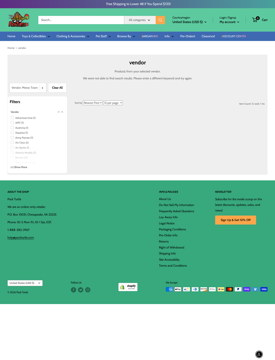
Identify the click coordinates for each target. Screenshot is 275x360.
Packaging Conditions (172, 229)
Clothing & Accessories (70, 36)
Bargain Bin (150, 36)
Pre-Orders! (187, 36)
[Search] (160, 20)
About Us (165, 199)
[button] (254, 20)
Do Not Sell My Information (176, 205)
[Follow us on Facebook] (73, 289)
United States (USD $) (22, 282)
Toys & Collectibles (34, 36)
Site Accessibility (169, 259)
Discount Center (233, 36)
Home (11, 36)
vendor (22, 48)
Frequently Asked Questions (176, 211)
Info (167, 36)
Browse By (124, 36)
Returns (164, 241)
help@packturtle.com (20, 237)
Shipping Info (167, 253)
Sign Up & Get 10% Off (235, 220)
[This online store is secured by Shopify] (128, 285)
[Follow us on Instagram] (87, 289)
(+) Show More (19, 167)
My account (228, 22)
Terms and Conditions (173, 265)
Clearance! (208, 36)
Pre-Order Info (168, 235)
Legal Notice (167, 223)
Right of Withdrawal (171, 247)
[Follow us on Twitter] (80, 289)
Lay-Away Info (168, 217)
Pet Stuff (101, 36)
